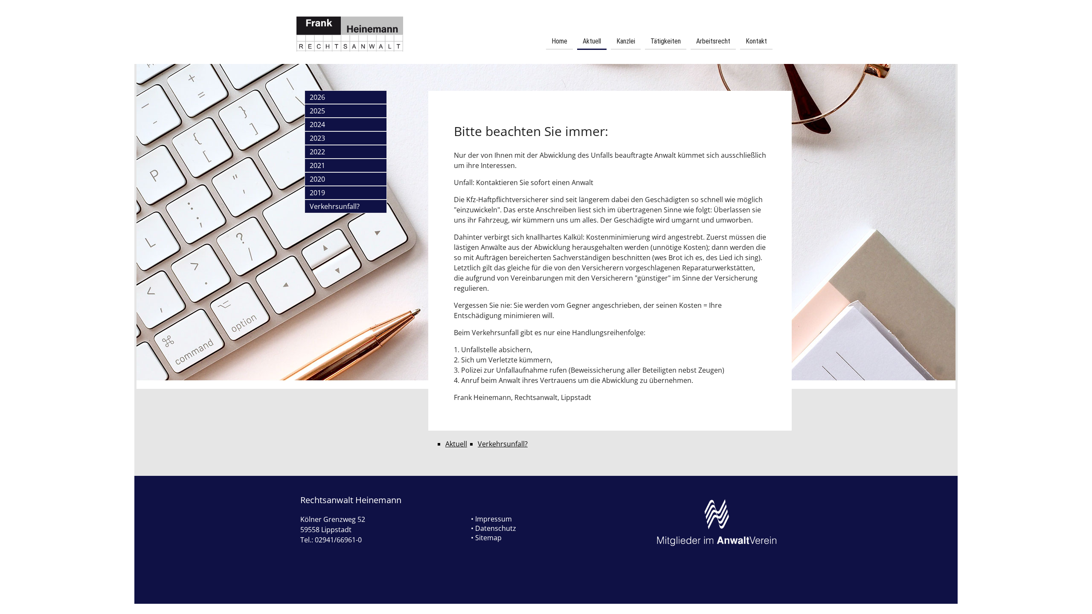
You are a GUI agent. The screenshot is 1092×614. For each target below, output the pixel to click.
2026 (317, 97)
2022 (317, 151)
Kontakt (756, 41)
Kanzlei (625, 41)
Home (559, 41)
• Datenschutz (493, 528)
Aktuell (592, 41)
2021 (317, 165)
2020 (317, 179)
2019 (317, 192)
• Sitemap (486, 537)
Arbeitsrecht (713, 41)
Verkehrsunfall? (335, 206)
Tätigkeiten (666, 41)
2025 (317, 111)
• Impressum (491, 519)
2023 (317, 138)
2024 (317, 124)
